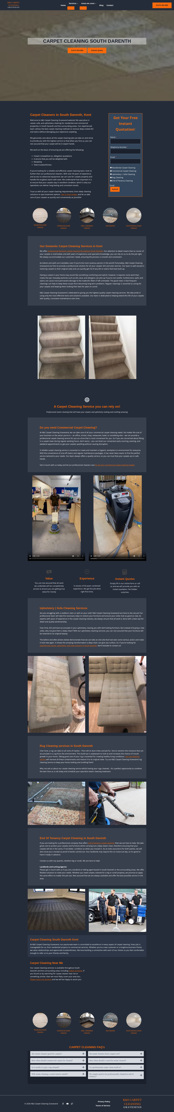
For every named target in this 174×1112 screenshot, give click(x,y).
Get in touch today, (69, 194)
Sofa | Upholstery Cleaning (87, 227)
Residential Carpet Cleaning (123, 167)
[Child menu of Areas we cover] (83, 8)
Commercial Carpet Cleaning (124, 171)
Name (113, 137)
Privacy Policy (104, 1102)
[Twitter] (72, 1104)
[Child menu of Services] (70, 8)
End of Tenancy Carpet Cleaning (133, 227)
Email (113, 157)
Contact (110, 5)
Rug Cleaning (117, 177)
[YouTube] (67, 1104)
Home (63, 5)
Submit (115, 189)
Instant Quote (97, 50)
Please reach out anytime (41, 979)
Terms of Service (103, 1106)
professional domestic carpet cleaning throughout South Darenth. (75, 251)
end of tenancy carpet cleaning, (101, 843)
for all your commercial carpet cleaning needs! (115, 465)
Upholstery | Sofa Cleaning (123, 174)
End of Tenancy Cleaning (122, 180)
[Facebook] (63, 1104)
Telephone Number (119, 147)
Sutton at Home (75, 971)
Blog (101, 5)
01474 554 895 (162, 5)
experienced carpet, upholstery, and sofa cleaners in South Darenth (68, 645)
